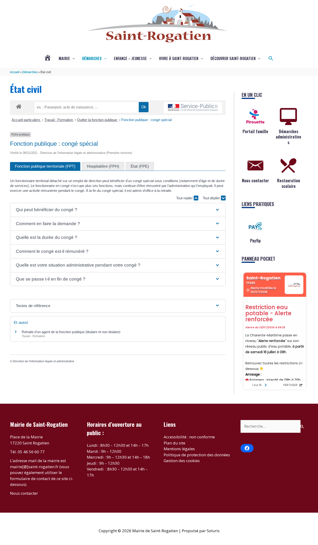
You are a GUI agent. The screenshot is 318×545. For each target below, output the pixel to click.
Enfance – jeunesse (130, 58)
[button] (271, 58)
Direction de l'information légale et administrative (43, 361)
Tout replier (185, 198)
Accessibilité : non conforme (189, 437)
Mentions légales (179, 448)
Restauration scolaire (288, 183)
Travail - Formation (59, 120)
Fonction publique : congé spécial (146, 120)
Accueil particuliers (26, 120)
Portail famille (255, 131)
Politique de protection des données (197, 454)
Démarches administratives (288, 136)
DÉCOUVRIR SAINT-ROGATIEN (233, 58)
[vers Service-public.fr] (193, 107)
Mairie (64, 58)
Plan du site (174, 443)
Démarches (92, 58)
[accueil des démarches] (19, 105)
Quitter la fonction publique (97, 120)
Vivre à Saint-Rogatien (178, 58)
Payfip (255, 240)
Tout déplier (212, 198)
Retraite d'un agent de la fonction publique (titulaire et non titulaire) (71, 332)
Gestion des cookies (182, 460)
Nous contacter (255, 180)
